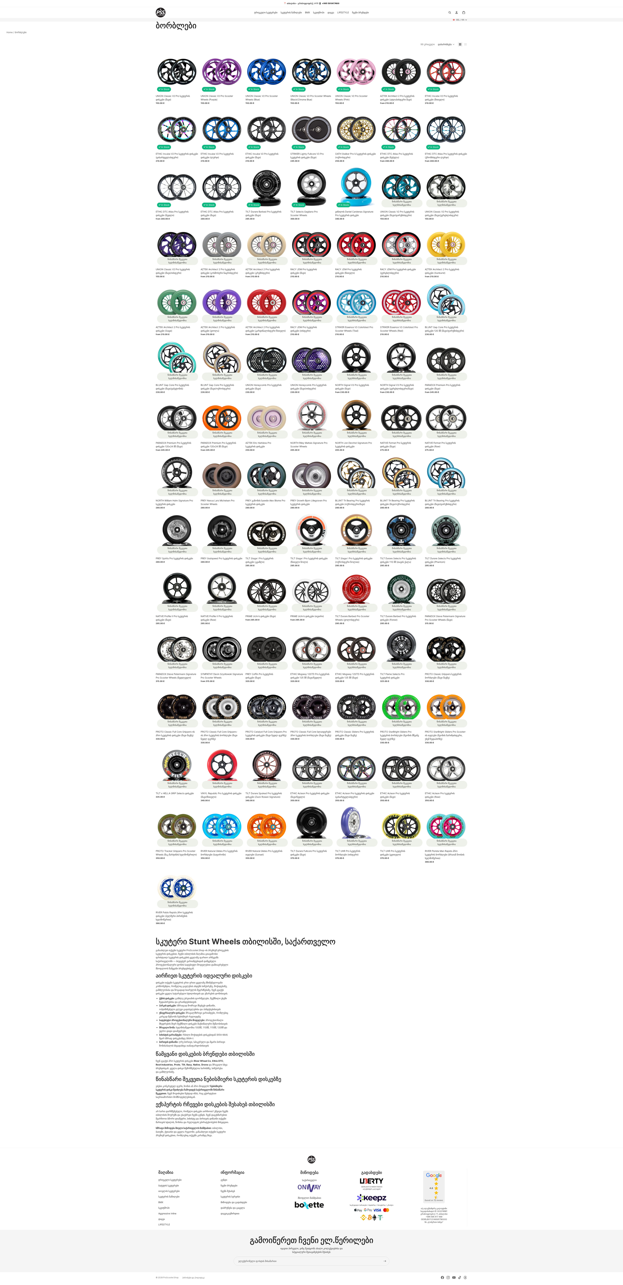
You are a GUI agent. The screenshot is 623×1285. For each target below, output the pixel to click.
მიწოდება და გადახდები (234, 1202)
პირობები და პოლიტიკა (193, 1277)
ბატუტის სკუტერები (168, 1185)
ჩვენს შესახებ (228, 1191)
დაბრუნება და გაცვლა (233, 1207)
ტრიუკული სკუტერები (170, 1179)
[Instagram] (448, 1277)
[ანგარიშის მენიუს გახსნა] (456, 12)
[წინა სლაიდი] (385, 71)
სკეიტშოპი (164, 1207)
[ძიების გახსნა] (449, 12)
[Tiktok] (460, 1277)
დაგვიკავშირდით (230, 1213)
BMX (160, 1202)
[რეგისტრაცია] (385, 1261)
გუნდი (224, 1179)
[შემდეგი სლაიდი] (417, 71)
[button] (446, 44)
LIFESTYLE (164, 1224)
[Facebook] (442, 1277)
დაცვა (161, 1219)
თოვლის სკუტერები (169, 1191)
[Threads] (465, 1277)
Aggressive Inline (167, 1213)
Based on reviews (434, 1200)
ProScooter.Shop (170, 1277)
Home (9, 32)
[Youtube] (454, 1277)
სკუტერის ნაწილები (168, 1196)
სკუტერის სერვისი (230, 1196)
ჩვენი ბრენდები (229, 1185)
